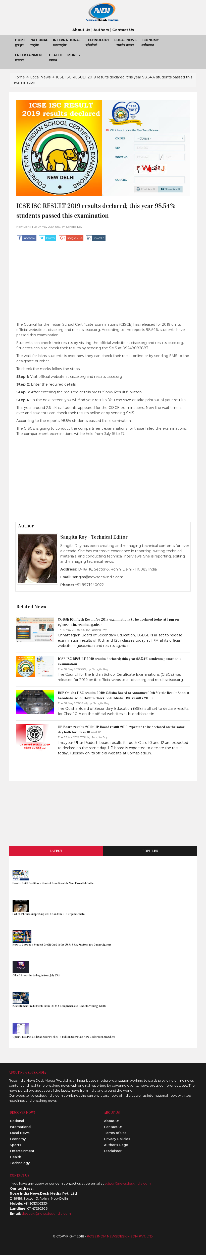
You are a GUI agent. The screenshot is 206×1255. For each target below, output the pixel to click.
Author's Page (116, 1145)
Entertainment (22, 1151)
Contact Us (113, 1127)
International (20, 1127)
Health (15, 1157)
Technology (20, 1163)
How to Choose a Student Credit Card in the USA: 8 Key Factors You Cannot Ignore (62, 944)
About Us (112, 1121)
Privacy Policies (117, 1139)
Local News (40, 77)
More (72, 55)
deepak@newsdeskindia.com (46, 1213)
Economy (18, 1139)
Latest (55, 851)
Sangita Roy (74, 227)
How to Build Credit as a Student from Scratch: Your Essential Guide (53, 883)
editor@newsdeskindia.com (128, 1183)
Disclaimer (113, 1151)
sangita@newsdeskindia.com (97, 577)
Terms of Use (115, 1133)
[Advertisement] (103, 287)
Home (19, 77)
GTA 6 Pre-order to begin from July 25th (36, 975)
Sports (15, 1145)
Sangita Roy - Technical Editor (94, 537)
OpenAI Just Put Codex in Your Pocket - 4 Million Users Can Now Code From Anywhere (64, 1037)
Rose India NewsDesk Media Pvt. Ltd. (120, 1236)
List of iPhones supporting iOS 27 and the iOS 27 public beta (49, 914)
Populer (150, 851)
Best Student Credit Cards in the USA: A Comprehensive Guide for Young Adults (59, 1006)
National (17, 1121)
